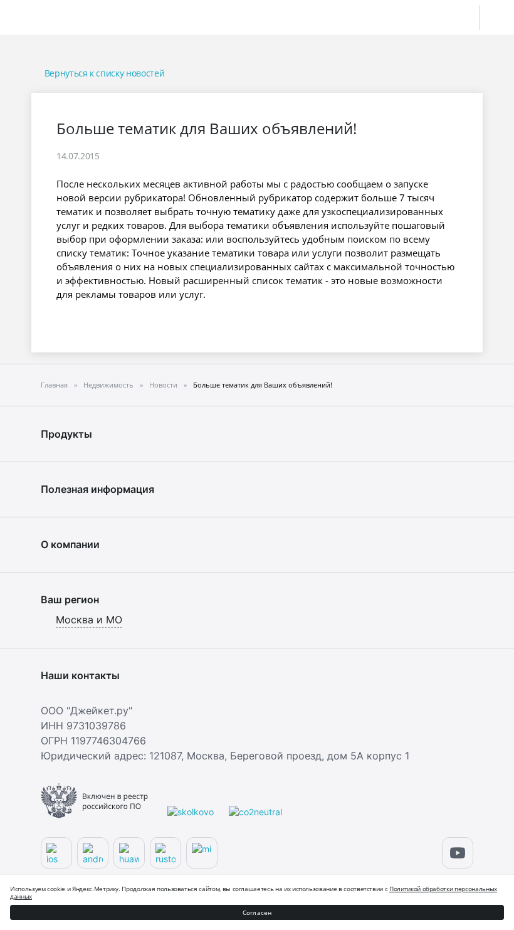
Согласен (257, 912)
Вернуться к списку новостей (104, 73)
